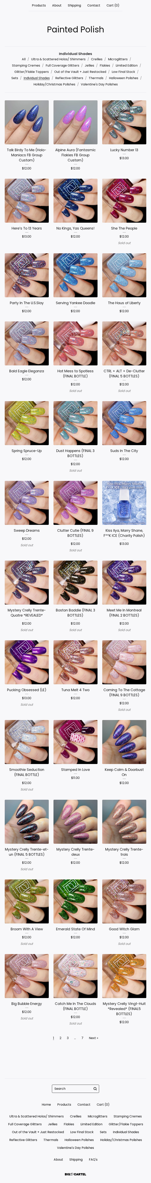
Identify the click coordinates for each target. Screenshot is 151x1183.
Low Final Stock (123, 72)
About (57, 5)
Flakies (105, 65)
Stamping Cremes (26, 65)
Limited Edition (127, 65)
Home (46, 1104)
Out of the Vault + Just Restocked (80, 72)
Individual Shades (37, 78)
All (24, 59)
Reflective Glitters (69, 78)
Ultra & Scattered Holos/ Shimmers (58, 59)
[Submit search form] (95, 1088)
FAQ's (93, 1159)
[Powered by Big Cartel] (75, 1174)
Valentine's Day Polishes (99, 84)
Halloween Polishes (123, 78)
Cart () (113, 5)
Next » (93, 1038)
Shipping (74, 5)
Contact (93, 5)
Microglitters (118, 59)
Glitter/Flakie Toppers (31, 72)
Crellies (96, 59)
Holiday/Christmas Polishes (54, 84)
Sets (14, 78)
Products (39, 5)
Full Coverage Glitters (62, 65)
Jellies (89, 65)
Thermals (96, 78)
